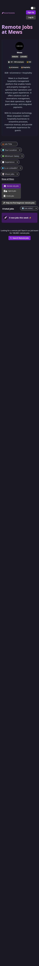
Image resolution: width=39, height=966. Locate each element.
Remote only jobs (13, 186)
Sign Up (31, 12)
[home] (8, 13)
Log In (30, 17)
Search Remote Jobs (21, 238)
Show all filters (8, 179)
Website (15, 57)
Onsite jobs (10, 196)
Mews (19, 52)
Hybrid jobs (12, 191)
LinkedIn (23, 57)
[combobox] (21, 208)
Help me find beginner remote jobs (20, 203)
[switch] (33, 8)
